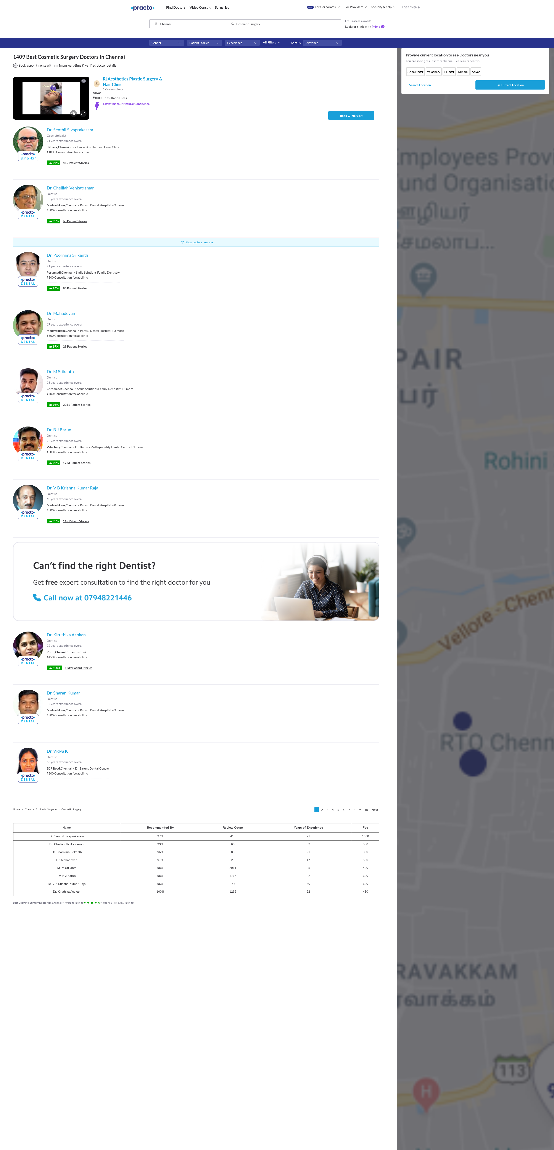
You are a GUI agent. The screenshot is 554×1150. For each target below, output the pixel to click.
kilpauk (463, 72)
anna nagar (415, 72)
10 (366, 810)
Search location (420, 85)
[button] (166, 43)
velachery (433, 72)
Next (375, 810)
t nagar (449, 72)
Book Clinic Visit (351, 115)
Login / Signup (411, 7)
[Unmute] (73, 113)
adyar (476, 72)
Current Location (512, 85)
